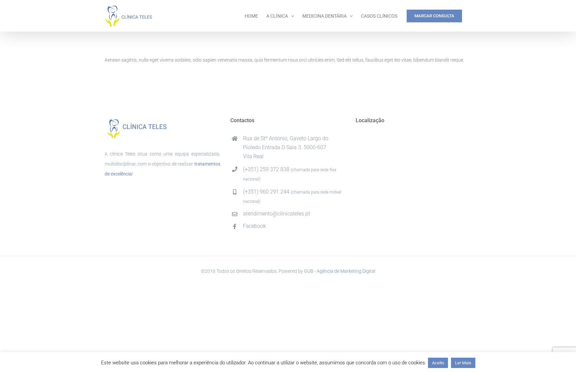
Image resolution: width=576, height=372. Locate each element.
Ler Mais (463, 362)
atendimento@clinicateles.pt (276, 213)
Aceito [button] (438, 362)
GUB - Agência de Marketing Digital (339, 271)
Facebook (254, 226)
